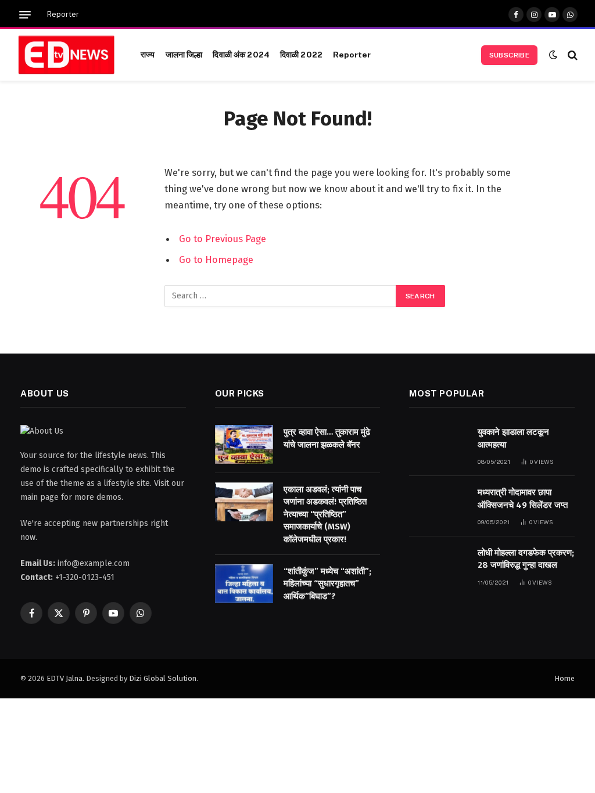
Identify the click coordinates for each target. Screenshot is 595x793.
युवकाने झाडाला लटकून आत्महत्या (513, 438)
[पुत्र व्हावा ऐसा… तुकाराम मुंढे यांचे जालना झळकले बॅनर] (244, 444)
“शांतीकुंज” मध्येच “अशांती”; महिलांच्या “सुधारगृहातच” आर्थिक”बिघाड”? (327, 583)
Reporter (63, 14)
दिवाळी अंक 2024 (241, 54)
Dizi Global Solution (162, 678)
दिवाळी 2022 (301, 54)
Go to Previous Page (222, 238)
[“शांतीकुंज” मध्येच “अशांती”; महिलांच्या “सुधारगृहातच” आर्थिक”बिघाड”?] (244, 583)
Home (564, 678)
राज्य (148, 54)
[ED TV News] (66, 55)
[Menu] (25, 14)
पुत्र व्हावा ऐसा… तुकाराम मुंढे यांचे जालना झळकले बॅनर (327, 438)
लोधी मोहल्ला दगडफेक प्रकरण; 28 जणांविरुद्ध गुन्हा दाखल (526, 558)
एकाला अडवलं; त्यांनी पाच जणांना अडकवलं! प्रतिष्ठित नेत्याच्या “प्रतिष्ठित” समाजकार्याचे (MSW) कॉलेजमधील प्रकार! (325, 514)
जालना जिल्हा (184, 54)
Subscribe (509, 55)
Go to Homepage (216, 259)
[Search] (571, 55)
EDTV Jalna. (65, 678)
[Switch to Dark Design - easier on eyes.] (553, 55)
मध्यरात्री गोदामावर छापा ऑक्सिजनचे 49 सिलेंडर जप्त (523, 498)
